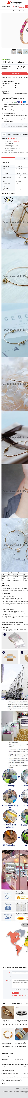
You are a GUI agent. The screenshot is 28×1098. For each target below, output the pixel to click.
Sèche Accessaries (19, 1059)
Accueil (2, 10)
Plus (2, 1083)
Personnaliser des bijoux (7, 1057)
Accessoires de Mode (17, 10)
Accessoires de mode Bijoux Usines (11, 1073)
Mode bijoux (18, 1057)
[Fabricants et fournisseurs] (14, 2)
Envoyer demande (15, 73)
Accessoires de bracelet (8, 1077)
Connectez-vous (6, 152)
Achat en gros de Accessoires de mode (11, 1080)
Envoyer (15, 993)
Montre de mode (5, 1059)
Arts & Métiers (9, 10)
